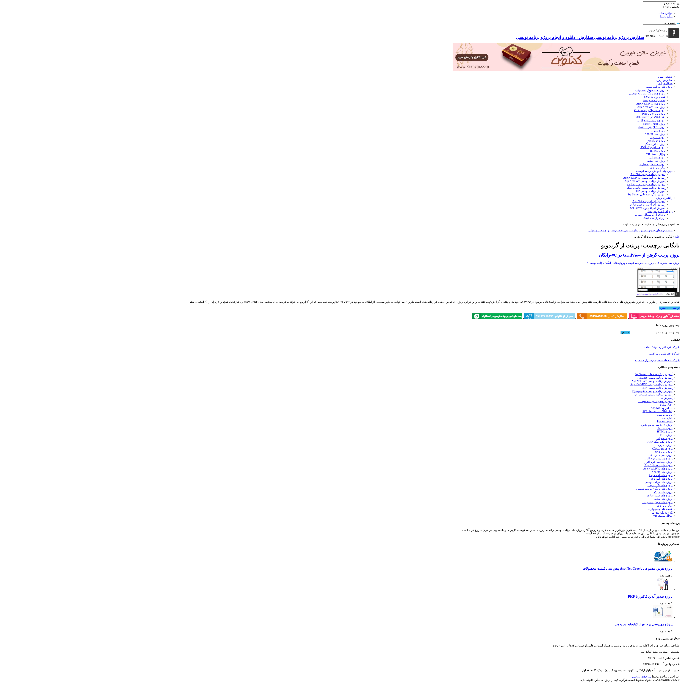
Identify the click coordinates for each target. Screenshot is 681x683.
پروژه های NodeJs (654, 133)
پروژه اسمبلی (657, 157)
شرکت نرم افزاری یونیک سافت (661, 346)
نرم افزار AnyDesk (654, 218)
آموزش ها (666, 397)
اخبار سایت (665, 404)
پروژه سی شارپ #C (668, 262)
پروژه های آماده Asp (660, 475)
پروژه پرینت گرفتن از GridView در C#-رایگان (639, 255)
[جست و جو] (678, 4)
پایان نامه (667, 418)
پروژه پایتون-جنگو (655, 143)
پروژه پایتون (658, 130)
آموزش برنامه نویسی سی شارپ (646, 184)
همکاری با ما (665, 83)
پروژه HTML (657, 150)
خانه (677, 236)
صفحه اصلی (665, 76)
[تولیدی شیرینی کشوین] (566, 70)
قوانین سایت (665, 13)
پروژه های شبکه (663, 492)
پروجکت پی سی (641, 676)
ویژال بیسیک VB (655, 154)
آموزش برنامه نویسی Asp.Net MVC (644, 177)
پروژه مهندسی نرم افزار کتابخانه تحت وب (643, 624)
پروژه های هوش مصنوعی (650, 90)
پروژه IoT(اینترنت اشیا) (651, 127)
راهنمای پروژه (664, 197)
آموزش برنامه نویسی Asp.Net (647, 174)
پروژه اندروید (657, 137)
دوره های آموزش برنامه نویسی (654, 170)
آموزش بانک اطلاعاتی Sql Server (646, 194)
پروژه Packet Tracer (654, 123)
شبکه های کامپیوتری (660, 508)
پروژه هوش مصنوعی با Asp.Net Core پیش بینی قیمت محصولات (627, 568)
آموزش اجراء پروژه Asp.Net (648, 201)
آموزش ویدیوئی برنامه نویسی (655, 401)
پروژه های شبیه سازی (652, 164)
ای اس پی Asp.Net (661, 407)
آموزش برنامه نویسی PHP (650, 191)
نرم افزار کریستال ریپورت (650, 214)
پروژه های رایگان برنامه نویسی (647, 93)
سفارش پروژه (664, 79)
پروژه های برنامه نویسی (658, 86)
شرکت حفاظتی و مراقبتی (664, 353)
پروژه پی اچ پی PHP (653, 113)
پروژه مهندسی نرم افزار (651, 120)
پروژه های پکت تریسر (659, 485)
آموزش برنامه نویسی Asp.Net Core (644, 180)
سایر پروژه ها (657, 167)
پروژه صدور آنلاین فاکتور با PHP (650, 596)
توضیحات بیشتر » (669, 308)
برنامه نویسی (664, 414)
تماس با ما (666, 16)
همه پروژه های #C (654, 96)
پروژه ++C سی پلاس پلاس (656, 424)
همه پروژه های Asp (654, 100)
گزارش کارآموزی (662, 512)
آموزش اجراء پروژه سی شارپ (647, 204)
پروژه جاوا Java (656, 140)
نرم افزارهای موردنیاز (659, 211)
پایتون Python (664, 421)
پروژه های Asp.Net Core (651, 106)
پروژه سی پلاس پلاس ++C (649, 110)
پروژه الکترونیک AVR (652, 147)
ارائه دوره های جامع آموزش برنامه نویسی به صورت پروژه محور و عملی (630, 230)
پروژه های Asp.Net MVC (650, 103)
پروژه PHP (666, 434)
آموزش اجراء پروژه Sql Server (647, 207)
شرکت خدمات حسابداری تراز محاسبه (657, 360)
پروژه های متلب (656, 160)
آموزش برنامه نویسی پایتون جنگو (646, 187)
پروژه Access (664, 428)
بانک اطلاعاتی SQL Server (650, 117)
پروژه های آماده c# (661, 478)
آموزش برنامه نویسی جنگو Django (652, 391)
